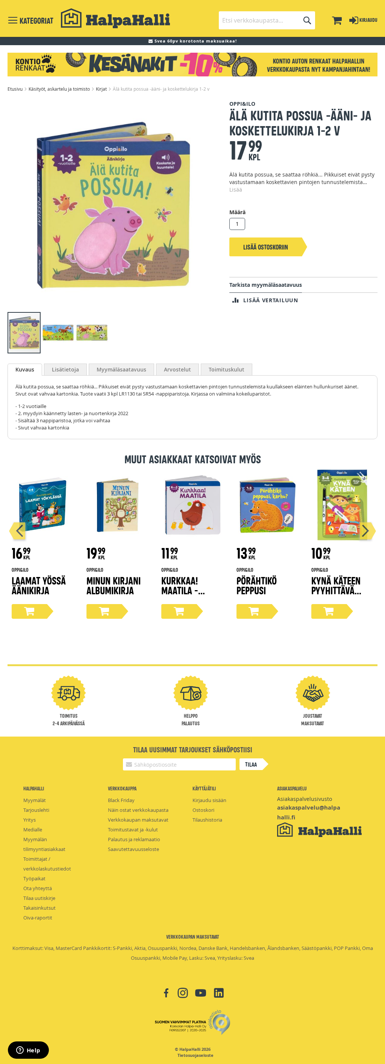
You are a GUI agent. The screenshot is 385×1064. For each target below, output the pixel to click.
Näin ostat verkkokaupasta (138, 810)
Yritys (29, 819)
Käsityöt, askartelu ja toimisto (60, 89)
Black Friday (121, 800)
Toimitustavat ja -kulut (133, 829)
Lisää (235, 189)
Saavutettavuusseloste (133, 849)
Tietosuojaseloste (195, 1055)
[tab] (25, 370)
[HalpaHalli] (115, 18)
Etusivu (16, 89)
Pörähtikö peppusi (256, 585)
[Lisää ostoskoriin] (29, 611)
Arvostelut (177, 369)
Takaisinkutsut (39, 907)
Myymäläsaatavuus (121, 369)
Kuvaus (24, 369)
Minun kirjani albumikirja (113, 585)
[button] (58, 332)
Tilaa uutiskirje (39, 898)
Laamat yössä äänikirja (39, 585)
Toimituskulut (226, 369)
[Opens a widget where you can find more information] (28, 1050)
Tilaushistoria (207, 819)
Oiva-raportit (37, 917)
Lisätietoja (65, 369)
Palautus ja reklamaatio (134, 839)
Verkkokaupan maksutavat (138, 819)
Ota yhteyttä (37, 888)
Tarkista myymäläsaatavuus (265, 284)
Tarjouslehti (36, 810)
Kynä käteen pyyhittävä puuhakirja (336, 590)
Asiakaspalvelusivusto (304, 798)
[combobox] (267, 20)
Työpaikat (34, 878)
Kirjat (102, 89)
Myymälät (34, 800)
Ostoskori (203, 810)
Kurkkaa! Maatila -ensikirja (179, 590)
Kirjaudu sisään (209, 800)
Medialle (32, 829)
